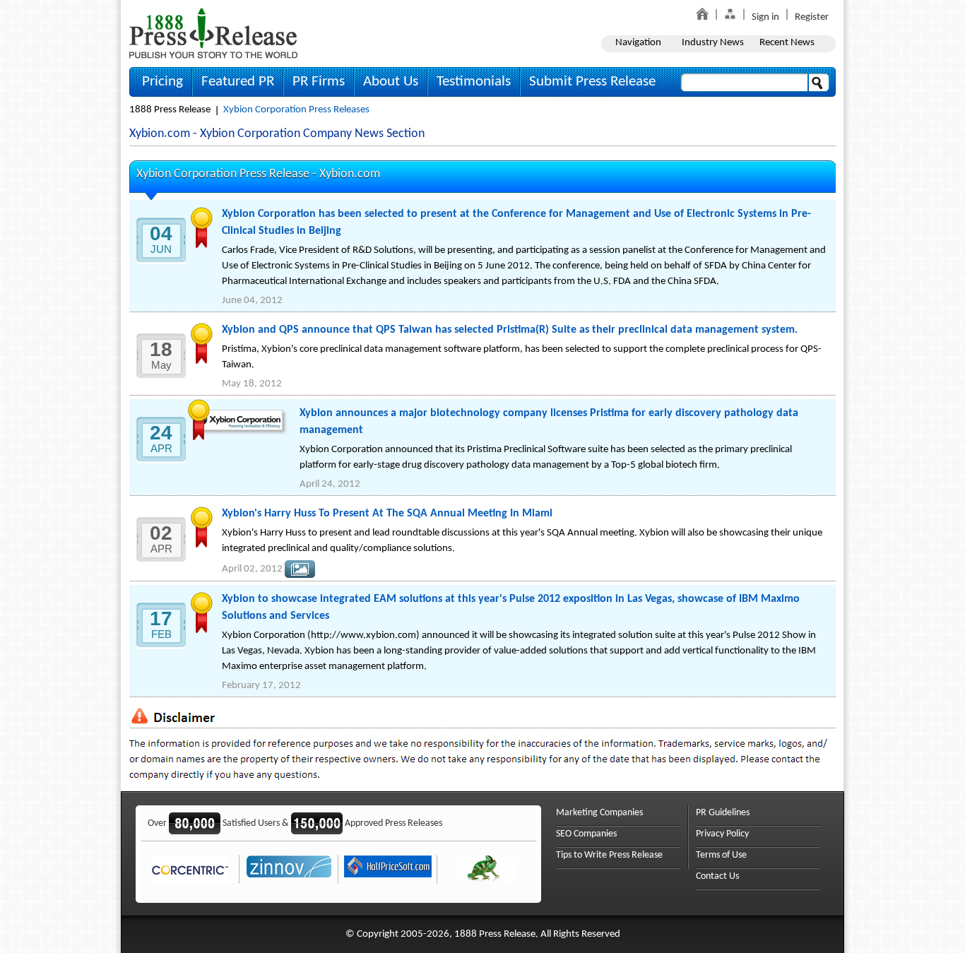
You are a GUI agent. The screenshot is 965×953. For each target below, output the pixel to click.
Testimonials (474, 81)
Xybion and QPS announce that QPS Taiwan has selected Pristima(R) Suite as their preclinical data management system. (510, 330)
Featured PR (237, 81)
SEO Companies (586, 834)
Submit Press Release (592, 81)
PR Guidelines (723, 812)
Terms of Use (721, 855)
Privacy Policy (722, 834)
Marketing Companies (599, 812)
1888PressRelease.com (213, 33)
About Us (390, 81)
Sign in (765, 17)
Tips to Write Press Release (609, 855)
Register (812, 17)
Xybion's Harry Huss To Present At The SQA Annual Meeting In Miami (387, 513)
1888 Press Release (170, 110)
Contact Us (717, 876)
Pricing (162, 81)
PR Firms (318, 81)
